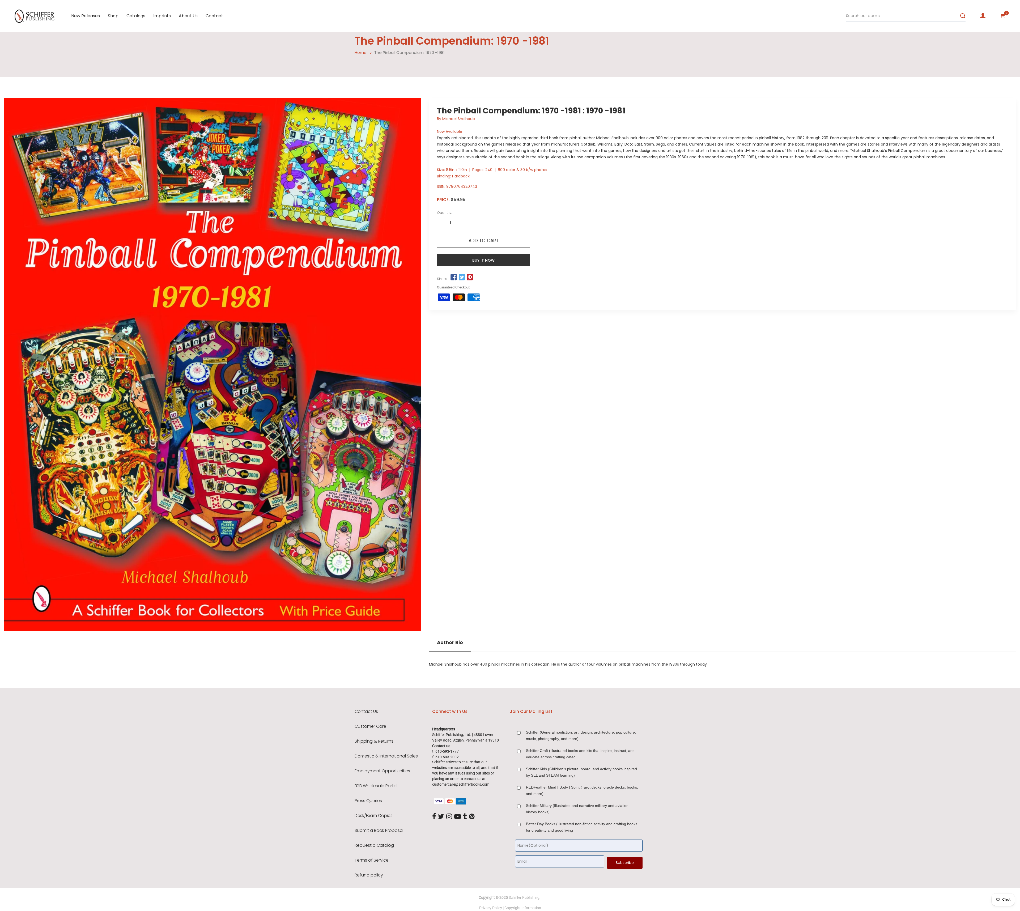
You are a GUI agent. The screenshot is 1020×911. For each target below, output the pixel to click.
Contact (214, 16)
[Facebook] (434, 816)
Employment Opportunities (382, 771)
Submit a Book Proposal (379, 830)
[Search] (963, 16)
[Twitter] (441, 816)
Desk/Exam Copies (374, 816)
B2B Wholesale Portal (376, 786)
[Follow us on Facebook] (453, 277)
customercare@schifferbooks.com (460, 784)
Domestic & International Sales (386, 756)
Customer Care (370, 726)
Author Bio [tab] (450, 642)
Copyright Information (522, 908)
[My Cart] (1002, 15)
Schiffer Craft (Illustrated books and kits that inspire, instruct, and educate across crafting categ (580, 753)
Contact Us (366, 711)
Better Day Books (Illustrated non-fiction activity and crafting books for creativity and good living (581, 827)
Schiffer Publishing (524, 897)
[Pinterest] (472, 816)
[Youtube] (457, 816)
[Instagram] (449, 816)
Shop (113, 16)
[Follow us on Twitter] (461, 277)
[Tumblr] (465, 816)
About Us (188, 16)
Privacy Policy (490, 908)
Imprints (162, 16)
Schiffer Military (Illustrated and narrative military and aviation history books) (577, 808)
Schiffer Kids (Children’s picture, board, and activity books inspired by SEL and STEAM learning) (581, 772)
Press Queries (368, 801)
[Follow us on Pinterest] (469, 277)
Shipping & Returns (374, 741)
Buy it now (483, 260)
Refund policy (369, 875)
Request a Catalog (374, 845)
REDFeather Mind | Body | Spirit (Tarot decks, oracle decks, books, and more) (582, 790)
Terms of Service (372, 860)
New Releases (85, 16)
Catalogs (135, 16)
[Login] (982, 15)
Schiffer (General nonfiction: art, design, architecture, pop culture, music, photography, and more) (581, 735)
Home (361, 52)
